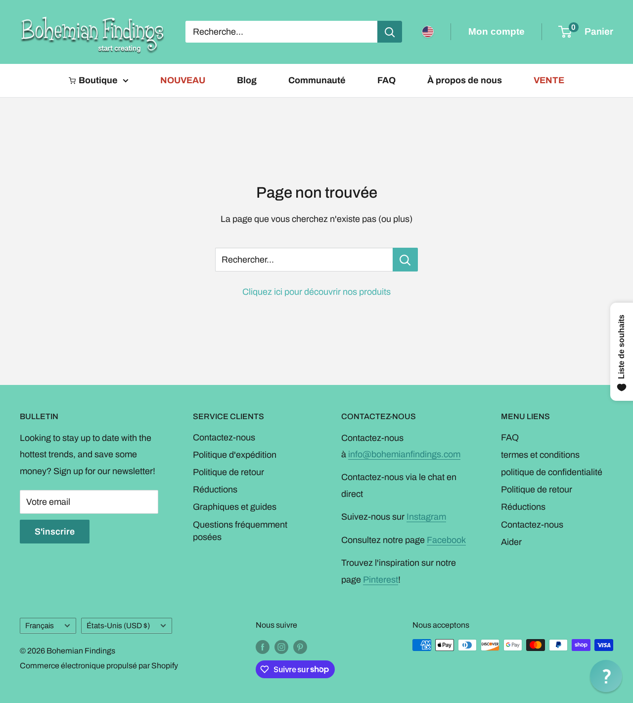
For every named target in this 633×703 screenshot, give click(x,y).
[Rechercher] (389, 32)
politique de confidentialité (551, 472)
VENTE (549, 80)
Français (39, 626)
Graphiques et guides (234, 507)
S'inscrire (55, 532)
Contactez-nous (224, 437)
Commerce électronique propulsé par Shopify (99, 665)
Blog (247, 80)
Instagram (426, 517)
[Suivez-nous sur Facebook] (263, 646)
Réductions (215, 489)
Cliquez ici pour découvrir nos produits (316, 292)
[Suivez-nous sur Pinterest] (300, 646)
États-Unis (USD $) (118, 626)
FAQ (386, 80)
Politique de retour (228, 472)
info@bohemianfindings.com (404, 454)
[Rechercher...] (405, 259)
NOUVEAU (182, 80)
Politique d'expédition (234, 455)
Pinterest (380, 580)
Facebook (446, 540)
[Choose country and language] (428, 32)
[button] (606, 676)
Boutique (98, 80)
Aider (511, 542)
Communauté (317, 80)
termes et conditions (540, 455)
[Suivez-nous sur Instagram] (281, 646)
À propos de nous (464, 80)
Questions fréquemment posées (240, 531)
